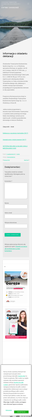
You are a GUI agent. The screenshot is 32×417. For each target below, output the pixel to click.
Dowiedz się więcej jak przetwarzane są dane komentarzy (16, 249)
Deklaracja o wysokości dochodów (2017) (15, 133)
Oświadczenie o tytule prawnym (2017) (14, 139)
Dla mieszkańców (11, 157)
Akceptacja (21, 412)
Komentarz (8, 181)
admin (18, 154)
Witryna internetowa (11, 222)
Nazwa (7, 203)
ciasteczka (21, 376)
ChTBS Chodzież (10, 7)
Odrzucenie (9, 410)
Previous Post (7, 160)
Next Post (26, 160)
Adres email (8, 213)
